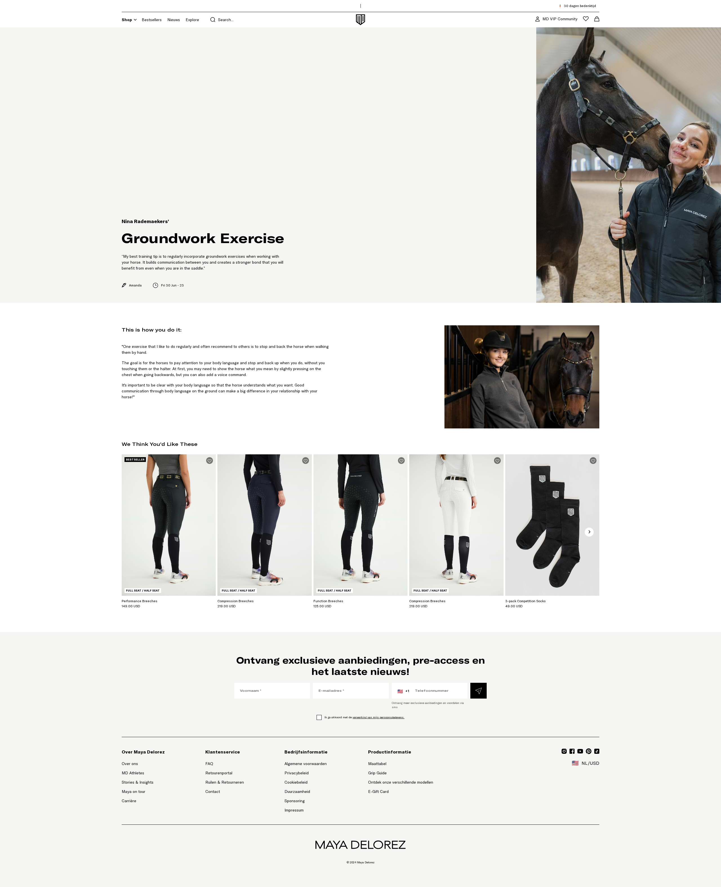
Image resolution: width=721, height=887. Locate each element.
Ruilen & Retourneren (224, 782)
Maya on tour (133, 791)
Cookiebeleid (296, 782)
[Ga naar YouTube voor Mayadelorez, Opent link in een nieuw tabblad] (580, 751)
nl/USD (585, 763)
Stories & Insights (137, 782)
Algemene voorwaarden (305, 763)
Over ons (130, 763)
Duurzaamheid (297, 791)
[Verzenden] (478, 691)
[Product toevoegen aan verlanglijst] (209, 460)
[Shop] (135, 19)
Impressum (294, 810)
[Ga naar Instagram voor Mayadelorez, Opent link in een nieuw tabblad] (564, 751)
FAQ (209, 763)
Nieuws (173, 19)
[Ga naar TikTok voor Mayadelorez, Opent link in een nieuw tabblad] (596, 751)
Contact (212, 791)
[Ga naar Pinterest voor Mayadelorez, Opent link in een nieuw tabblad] (588, 751)
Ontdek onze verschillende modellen (400, 782)
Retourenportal (224, 772)
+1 (403, 691)
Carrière (129, 800)
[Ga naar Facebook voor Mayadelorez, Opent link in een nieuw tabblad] (572, 751)
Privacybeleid (296, 772)
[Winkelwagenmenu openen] (597, 19)
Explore (192, 19)
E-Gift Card (378, 791)
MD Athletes (133, 772)
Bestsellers (152, 19)
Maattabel (377, 763)
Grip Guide (377, 772)
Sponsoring (294, 800)
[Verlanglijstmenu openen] (586, 18)
